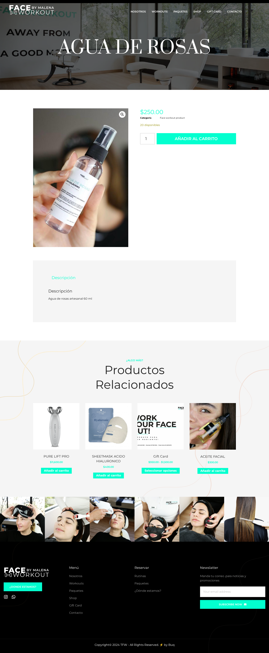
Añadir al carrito (196, 138)
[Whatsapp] (13, 597)
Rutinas (140, 576)
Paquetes (180, 11)
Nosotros (138, 11)
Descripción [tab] (64, 277)
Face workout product (172, 117)
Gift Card (214, 11)
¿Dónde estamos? (147, 590)
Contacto (234, 11)
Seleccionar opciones (161, 470)
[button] (122, 114)
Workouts (160, 11)
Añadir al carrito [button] (56, 470)
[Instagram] (6, 597)
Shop (197, 11)
